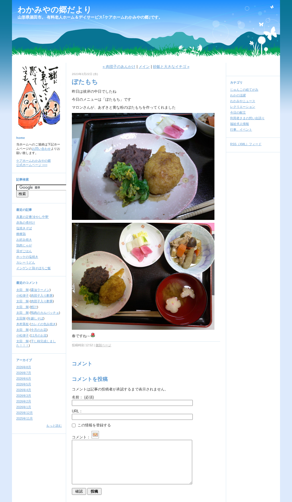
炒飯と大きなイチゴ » (171, 66)
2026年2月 (23, 401)
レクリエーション (242, 106)
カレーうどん (25, 262)
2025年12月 (24, 412)
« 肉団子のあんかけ (119, 66)
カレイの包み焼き (43, 324)
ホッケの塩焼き (27, 256)
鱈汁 (34, 307)
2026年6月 (23, 378)
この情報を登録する (93, 425)
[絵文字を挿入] (95, 437)
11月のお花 (39, 335)
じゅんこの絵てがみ (244, 89)
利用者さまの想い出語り (247, 118)
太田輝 (21, 318)
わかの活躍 (238, 95)
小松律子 (22, 295)
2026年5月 (23, 384)
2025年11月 (24, 418)
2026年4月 (23, 390)
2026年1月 (23, 407)
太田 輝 (22, 290)
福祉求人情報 (239, 124)
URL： (77, 411)
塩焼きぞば (24, 228)
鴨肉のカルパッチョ (45, 312)
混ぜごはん (24, 251)
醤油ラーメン (40, 290)
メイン (144, 66)
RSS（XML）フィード (245, 144)
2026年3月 (23, 395)
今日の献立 (238, 112)
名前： (83, 397)
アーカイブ (24, 360)
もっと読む (54, 425)
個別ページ (103, 345)
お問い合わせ (41, 148)
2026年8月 (23, 367)
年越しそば (35, 318)
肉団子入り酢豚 (42, 295)
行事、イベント (241, 129)
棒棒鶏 (21, 234)
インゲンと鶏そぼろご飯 (33, 268)
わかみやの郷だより (55, 9)
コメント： (81, 437)
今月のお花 (38, 329)
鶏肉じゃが (24, 245)
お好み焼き (24, 239)
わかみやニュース (242, 101)
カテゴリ (236, 82)
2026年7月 (23, 373)
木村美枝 (22, 324)
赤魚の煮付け (25, 222)
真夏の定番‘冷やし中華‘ (32, 216)
